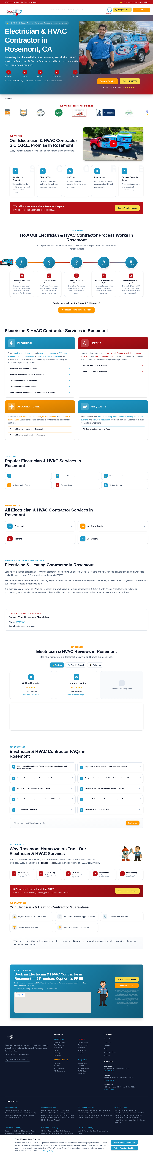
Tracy (50, 1131)
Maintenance (82, 1050)
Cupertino (94, 1113)
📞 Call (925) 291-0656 (127, 979)
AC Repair (57, 1063)
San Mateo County (122, 1107)
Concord (44, 1110)
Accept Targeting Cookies (124, 1142)
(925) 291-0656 (109, 1071)
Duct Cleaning (82, 1063)
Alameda (25, 1113)
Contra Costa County (50, 1107)
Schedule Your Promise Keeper (76, 310)
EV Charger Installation (116, 476)
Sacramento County (13, 1128)
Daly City (117, 1110)
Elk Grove (17, 1131)
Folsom (33, 1131)
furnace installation (125, 353)
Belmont (132, 1115)
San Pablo (57, 1115)
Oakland (7, 1110)
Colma (142, 1120)
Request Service (141, 10)
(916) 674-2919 (109, 1089)
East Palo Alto (119, 1117)
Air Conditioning (61, 1060)
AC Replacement (59, 1068)
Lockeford (59, 1131)
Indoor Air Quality (83, 1068)
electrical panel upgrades (23, 353)
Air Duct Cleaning (113, 485)
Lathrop (50, 1133)
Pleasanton (18, 1113)
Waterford (105, 1131)
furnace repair (110, 353)
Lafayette (72, 1115)
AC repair (24, 417)
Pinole (43, 1120)
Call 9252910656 (130, 81)
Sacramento (9, 1131)
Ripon (65, 1133)
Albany (31, 1115)
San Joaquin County (49, 1128)
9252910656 (21, 622)
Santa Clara (97, 1110)
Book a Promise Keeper (127, 208)
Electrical (59, 1039)
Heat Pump (81, 1047)
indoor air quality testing (123, 417)
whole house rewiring (47, 353)
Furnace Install (82, 1045)
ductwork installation (101, 420)
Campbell (81, 1117)
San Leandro (9, 1113)
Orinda (43, 1117)
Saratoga (109, 1115)
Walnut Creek (53, 1113)
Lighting (56, 1050)
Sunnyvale (88, 1110)
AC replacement (49, 417)
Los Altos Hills (82, 1115)
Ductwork (81, 1066)
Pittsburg (62, 1113)
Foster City (118, 1122)
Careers (107, 1045)
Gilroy (96, 1117)
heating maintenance (104, 356)
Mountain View (106, 1110)
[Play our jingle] (109, 10)
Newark (16, 1117)
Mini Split (81, 1053)
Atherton (125, 1115)
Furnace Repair (65, 485)
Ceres (99, 1131)
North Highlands (27, 1133)
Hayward (20, 1110)
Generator (57, 1055)
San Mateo (124, 1110)
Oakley (68, 1113)
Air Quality (82, 1060)
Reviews (57, 665)
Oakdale (93, 1131)
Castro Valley (9, 1115)
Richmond (51, 1110)
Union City (32, 1113)
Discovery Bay (64, 1117)
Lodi (53, 1131)
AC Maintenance (59, 1071)
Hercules (65, 1115)
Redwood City (134, 1110)
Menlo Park (140, 1113)
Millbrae (136, 1117)
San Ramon (65, 1110)
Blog (105, 1049)
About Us (107, 1039)
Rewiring (57, 1053)
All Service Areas (110, 1052)
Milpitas (80, 1113)
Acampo (44, 1133)
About (80, 10)
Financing (107, 1042)
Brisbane (139, 1115)
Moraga (56, 1117)
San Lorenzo (9, 1117)
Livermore (49, 1120)
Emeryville (17, 1115)
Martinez (50, 1115)
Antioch (58, 1110)
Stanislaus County (85, 1128)
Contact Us (132, 823)
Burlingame (118, 1115)
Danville (44, 1115)
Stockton (44, 1131)
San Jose (81, 1110)
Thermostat (81, 1073)
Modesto (81, 1131)
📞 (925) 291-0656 (122, 10)
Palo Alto (87, 1113)
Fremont (14, 1110)
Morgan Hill (89, 1117)
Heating (81, 1039)
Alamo (72, 1117)
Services (55, 10)
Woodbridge (58, 1133)
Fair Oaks (18, 1133)
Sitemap (107, 1055)
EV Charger (58, 1047)
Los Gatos (91, 1115)
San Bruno (132, 1113)
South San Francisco (121, 1113)
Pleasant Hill (58, 1120)
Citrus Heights (25, 1131)
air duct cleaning (105, 417)
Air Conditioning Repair (19, 485)
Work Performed (76, 665)
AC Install (57, 1066)
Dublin (22, 1117)
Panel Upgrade (59, 1045)
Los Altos (101, 1113)
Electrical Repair (16, 476)
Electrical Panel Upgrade (68, 476)
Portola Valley (119, 1120)
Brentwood (44, 1113)
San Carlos (128, 1120)
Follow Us (95, 665)
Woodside (136, 1120)
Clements (67, 1131)
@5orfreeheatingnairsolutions (19, 1059)
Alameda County (11, 1107)
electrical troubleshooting (49, 356)
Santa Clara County (86, 1107)
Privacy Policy (48, 1151)
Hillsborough (128, 1117)
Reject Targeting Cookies (124, 1148)
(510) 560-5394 (109, 1080)
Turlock (87, 1131)
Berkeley (27, 1110)
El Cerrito (50, 1117)
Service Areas (68, 10)
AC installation (35, 417)
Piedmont (25, 1115)
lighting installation (26, 356)
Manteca (70, 1133)
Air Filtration (82, 1071)
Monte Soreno (100, 1115)
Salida (80, 1133)
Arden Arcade (9, 1133)
